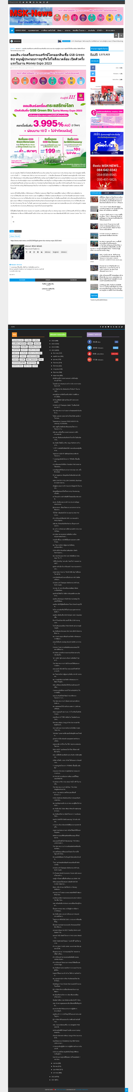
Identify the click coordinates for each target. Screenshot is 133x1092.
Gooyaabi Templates (82, 1089)
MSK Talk (28, 366)
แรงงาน (67, 30)
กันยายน (56, 363)
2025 (53, 344)
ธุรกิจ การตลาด (34, 350)
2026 (53, 341)
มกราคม (56, 1073)
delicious (47, 252)
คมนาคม (37, 343)
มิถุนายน (56, 372)
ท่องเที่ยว (24, 346)
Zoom (107, 193)
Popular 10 (95, 193)
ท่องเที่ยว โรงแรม (78, 30)
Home (12, 48)
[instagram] (43, 2)
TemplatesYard (61, 1089)
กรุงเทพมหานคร (33, 30)
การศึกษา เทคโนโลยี (48, 30)
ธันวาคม (56, 353)
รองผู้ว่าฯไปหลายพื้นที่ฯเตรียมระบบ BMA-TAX (66, 878)
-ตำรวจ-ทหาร (110, 30)
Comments (118, 193)
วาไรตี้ (22, 359)
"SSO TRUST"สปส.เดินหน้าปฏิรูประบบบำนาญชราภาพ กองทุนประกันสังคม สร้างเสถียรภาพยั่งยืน (111, 208)
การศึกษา (36, 340)
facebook (73, 280)
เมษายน (55, 1063)
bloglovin (56, 252)
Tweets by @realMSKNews (98, 300)
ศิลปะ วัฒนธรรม (32, 359)
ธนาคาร (18, 48)
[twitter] (23, 2)
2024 (53, 347)
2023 (53, 350)
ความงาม (16, 346)
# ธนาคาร (18, 231)
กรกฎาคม (56, 369)
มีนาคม (55, 1066)
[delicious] (47, 2)
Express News (21, 30)
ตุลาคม (55, 359)
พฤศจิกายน (56, 356)
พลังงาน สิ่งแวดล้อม (35, 353)
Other (99, 30)
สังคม (59, 30)
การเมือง (28, 340)
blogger (22, 280)
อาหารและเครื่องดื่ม (19, 362)
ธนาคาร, (31, 68)
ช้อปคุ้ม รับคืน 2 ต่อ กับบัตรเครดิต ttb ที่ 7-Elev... (67, 1000)
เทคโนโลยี (16, 350)
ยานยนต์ (15, 356)
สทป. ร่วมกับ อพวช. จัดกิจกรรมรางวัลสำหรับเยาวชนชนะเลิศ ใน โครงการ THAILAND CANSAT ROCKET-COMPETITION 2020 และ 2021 (106, 258)
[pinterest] (26, 2)
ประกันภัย (91, 30)
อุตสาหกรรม (31, 362)
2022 (53, 1077)
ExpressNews (45, 41)
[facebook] (19, 2)
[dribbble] (33, 2)
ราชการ (23, 356)
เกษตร (30, 343)
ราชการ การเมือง (33, 356)
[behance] (40, 2)
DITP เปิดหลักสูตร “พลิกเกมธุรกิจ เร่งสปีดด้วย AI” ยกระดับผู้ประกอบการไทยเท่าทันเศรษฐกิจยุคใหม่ (79, 41)
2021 (53, 1080)
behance (64, 252)
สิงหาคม (56, 366)
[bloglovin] (30, 2)
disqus (48, 280)
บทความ (15, 353)
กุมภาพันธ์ (56, 1069)
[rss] (37, 2)
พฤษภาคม (56, 375)
